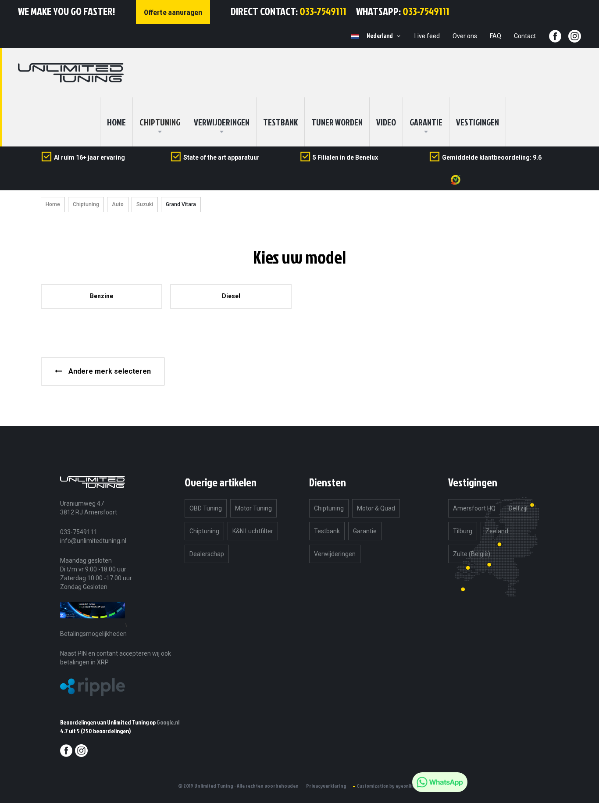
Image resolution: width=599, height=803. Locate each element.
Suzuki (144, 204)
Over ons (465, 35)
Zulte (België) (471, 553)
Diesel (231, 296)
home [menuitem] (116, 122)
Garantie (426, 122)
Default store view (355, 36)
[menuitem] (160, 121)
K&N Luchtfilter (252, 531)
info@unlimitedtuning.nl (93, 540)
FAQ (495, 35)
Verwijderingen (222, 122)
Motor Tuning (253, 508)
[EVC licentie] (92, 625)
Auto (118, 204)
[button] (385, 36)
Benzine (101, 296)
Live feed (427, 35)
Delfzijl (518, 508)
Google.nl (168, 722)
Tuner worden (337, 122)
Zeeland (496, 531)
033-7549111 (323, 11)
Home (53, 204)
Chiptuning (86, 204)
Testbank (280, 122)
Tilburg (462, 531)
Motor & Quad (376, 508)
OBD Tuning (205, 508)
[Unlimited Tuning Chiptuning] (71, 72)
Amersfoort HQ (474, 508)
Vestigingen (477, 122)
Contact (525, 35)
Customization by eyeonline (387, 785)
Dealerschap (206, 553)
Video (386, 122)
